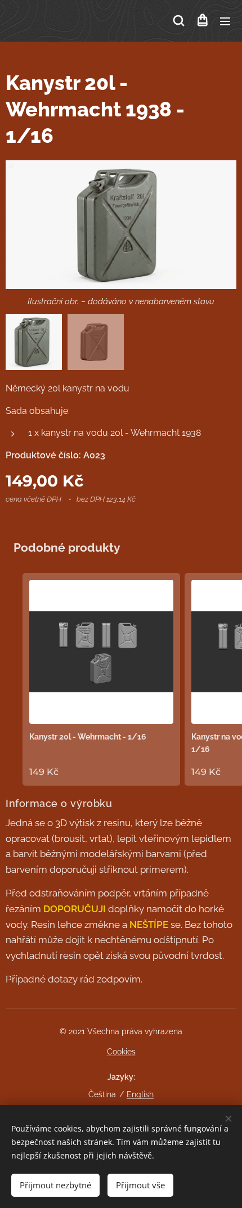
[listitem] (101, 679)
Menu (225, 21)
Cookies (121, 1051)
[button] (179, 21)
